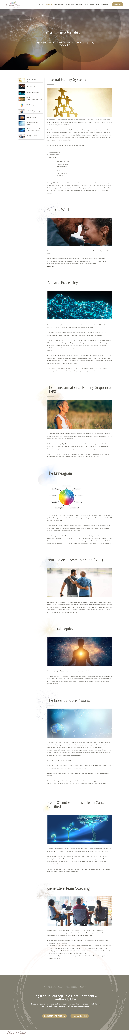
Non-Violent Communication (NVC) (33, 111)
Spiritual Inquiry (31, 117)
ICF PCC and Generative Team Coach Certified (34, 129)
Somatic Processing (33, 92)
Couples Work (59, 4)
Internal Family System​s (31, 80)
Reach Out (117, 4)
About (41, 4)
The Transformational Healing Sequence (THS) (34, 98)
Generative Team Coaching (32, 136)
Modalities (48, 4)
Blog (97, 4)
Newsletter (105, 4)
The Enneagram (32, 105)
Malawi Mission (89, 4)
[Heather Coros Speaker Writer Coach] (13, 4)
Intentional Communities (74, 4)
